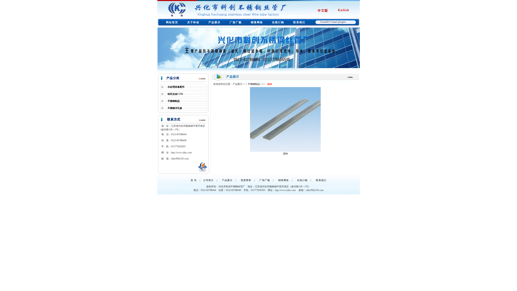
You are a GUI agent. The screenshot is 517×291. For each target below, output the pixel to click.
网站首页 (172, 22)
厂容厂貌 (236, 22)
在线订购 (278, 22)
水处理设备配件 (176, 86)
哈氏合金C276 (175, 94)
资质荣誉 (246, 180)
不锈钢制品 (174, 101)
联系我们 (299, 22)
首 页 (194, 180)
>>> (263, 84)
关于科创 (193, 22)
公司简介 (208, 180)
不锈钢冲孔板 (175, 108)
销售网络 (257, 22)
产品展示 (214, 22)
